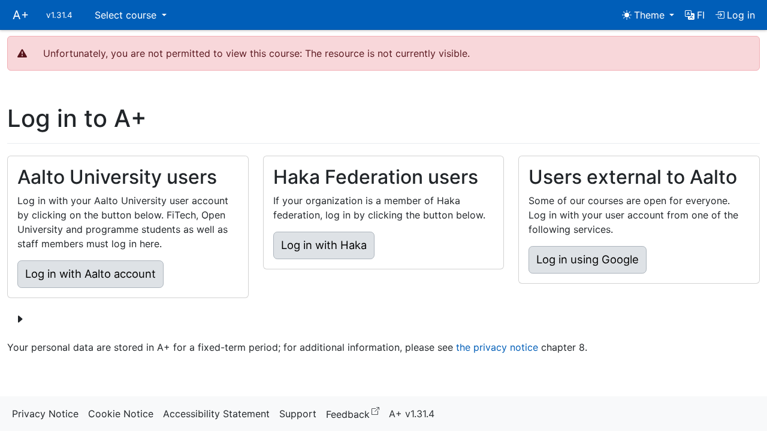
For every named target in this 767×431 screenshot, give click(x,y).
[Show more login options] (19, 319)
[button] (695, 15)
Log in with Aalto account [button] (90, 273)
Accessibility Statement (216, 414)
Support (297, 414)
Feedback (355, 413)
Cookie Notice (120, 414)
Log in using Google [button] (587, 259)
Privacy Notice (45, 414)
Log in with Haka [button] (324, 244)
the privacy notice (497, 347)
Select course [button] (127, 15)
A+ (21, 15)
